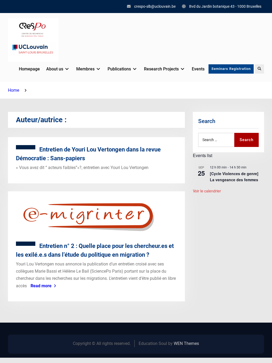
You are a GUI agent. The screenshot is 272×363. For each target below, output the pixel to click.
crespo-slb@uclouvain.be (155, 6)
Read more (41, 285)
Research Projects (161, 68)
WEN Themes (186, 343)
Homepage (29, 68)
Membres (85, 68)
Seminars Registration (231, 69)
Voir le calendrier (207, 190)
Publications (119, 68)
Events (198, 68)
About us (54, 68)
